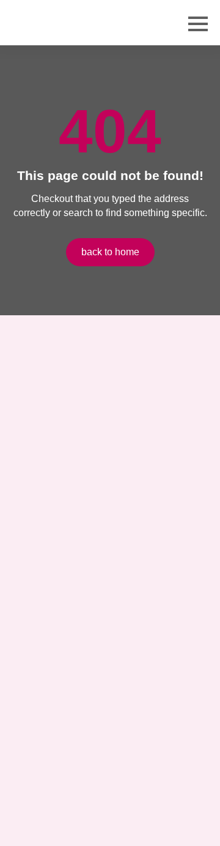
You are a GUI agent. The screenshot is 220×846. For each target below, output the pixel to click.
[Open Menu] (198, 24)
